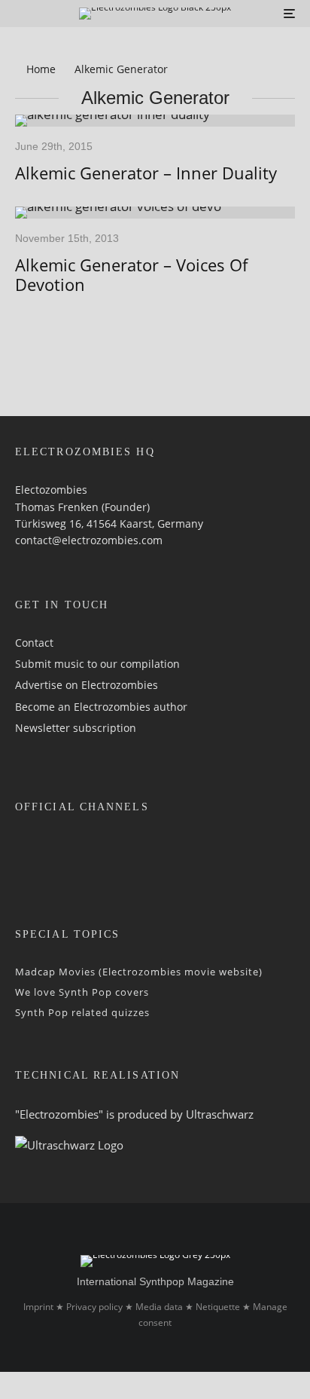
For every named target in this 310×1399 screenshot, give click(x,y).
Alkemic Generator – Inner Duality (146, 172)
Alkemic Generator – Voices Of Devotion (131, 275)
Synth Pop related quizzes (82, 1012)
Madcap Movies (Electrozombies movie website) (139, 971)
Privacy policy (94, 1306)
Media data (159, 1306)
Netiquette (218, 1306)
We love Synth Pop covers (82, 992)
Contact (34, 642)
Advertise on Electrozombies (86, 685)
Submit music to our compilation (97, 664)
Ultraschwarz (220, 1114)
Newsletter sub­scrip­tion (75, 728)
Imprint (38, 1306)
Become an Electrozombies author (101, 707)
